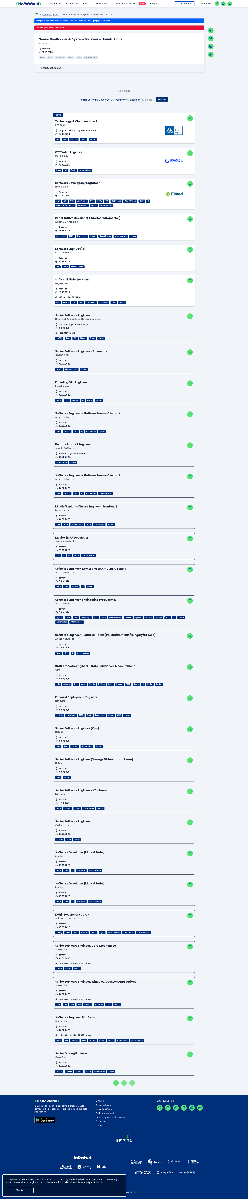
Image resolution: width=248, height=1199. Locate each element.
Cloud (83, 139)
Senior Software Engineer (72, 821)
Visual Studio (130, 201)
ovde (100, 1182)
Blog (152, 3)
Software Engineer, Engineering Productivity (86, 600)
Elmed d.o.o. (62, 186)
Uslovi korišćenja (104, 1109)
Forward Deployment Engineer (76, 697)
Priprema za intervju (126, 3)
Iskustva (70, 3)
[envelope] (200, 1108)
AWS (76, 932)
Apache (66, 684)
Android (87, 1004)
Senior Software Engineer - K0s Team (81, 790)
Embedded (91, 431)
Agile (102, 932)
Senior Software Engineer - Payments (81, 351)
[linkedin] (211, 46)
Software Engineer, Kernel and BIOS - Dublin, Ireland (90, 569)
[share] (211, 54)
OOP (114, 302)
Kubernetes (62, 622)
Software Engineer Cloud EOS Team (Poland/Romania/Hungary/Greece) (105, 635)
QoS (76, 431)
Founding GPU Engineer (71, 382)
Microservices (71, 369)
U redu (19, 1190)
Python (75, 400)
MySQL (66, 302)
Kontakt (100, 1125)
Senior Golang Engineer (71, 1053)
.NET (58, 201)
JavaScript (81, 201)
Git (57, 139)
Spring (59, 932)
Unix (76, 618)
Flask (69, 839)
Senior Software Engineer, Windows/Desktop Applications (95, 982)
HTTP (89, 524)
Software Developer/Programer (77, 183)
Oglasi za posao (50, 14)
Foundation (62, 462)
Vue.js (93, 205)
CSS (91, 201)
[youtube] (176, 1108)
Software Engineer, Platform (75, 1017)
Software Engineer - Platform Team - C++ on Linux (90, 413)
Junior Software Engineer (72, 315)
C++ (66, 400)
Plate (85, 3)
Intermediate (85, 170)
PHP (58, 302)
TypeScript (82, 205)
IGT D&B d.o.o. (63, 252)
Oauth (93, 236)
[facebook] (211, 30)
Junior (122, 302)
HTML (99, 201)
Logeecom (61, 283)
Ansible (148, 618)
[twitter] (211, 38)
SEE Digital (61, 125)
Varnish (128, 618)
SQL (71, 201)
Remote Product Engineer (73, 444)
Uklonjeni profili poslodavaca (110, 1117)
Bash (73, 170)
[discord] (192, 1108)
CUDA (89, 400)
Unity (65, 267)
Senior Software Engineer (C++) (77, 728)
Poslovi (54, 3)
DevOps (73, 139)
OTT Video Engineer (68, 152)
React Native (105, 236)
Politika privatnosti (105, 1113)
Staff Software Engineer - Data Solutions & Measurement (95, 666)
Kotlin (67, 968)
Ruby (110, 684)
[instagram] (168, 1108)
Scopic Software (65, 448)
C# (65, 201)
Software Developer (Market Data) (79, 852)
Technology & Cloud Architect (76, 121)
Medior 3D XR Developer (71, 538)
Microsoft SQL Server (65, 205)
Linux (58, 170)
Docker (119, 684)
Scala (136, 684)
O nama (100, 1101)
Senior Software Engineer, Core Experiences (85, 946)
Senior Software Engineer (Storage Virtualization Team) (94, 759)
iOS (79, 1004)
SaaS (89, 715)
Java (68, 338)
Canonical (45, 43)
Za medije (101, 1121)
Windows (99, 1004)
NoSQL (92, 684)
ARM (64, 139)
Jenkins (158, 618)
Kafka (149, 684)
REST (142, 201)
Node (59, 400)
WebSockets (77, 524)
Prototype (71, 715)
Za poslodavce (184, 3)
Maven (83, 338)
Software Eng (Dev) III (70, 249)
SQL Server (116, 201)
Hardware (81, 870)
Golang (68, 808)
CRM (119, 715)
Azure (59, 369)
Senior (92, 139)
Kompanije (101, 3)
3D (69, 555)
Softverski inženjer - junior (73, 279)
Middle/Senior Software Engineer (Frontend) (86, 506)
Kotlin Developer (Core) (72, 915)
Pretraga (162, 99)
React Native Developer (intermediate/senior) (87, 218)
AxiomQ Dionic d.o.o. (67, 221)
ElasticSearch (115, 618)
